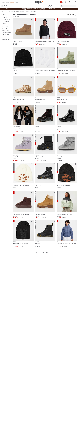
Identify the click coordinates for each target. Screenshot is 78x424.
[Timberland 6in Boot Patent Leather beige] (45, 86)
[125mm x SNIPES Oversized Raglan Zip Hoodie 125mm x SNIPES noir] (23, 115)
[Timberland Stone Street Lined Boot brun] (45, 201)
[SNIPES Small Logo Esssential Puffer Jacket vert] (67, 201)
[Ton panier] (75, 2)
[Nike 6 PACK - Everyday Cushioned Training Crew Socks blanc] (45, 57)
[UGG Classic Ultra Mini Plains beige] (23, 86)
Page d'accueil (11, 11)
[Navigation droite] (53, 252)
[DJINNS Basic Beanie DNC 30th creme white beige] (23, 173)
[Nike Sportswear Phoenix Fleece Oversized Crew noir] (45, 28)
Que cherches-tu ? (67, 6)
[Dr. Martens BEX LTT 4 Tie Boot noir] (45, 173)
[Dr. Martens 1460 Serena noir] (45, 230)
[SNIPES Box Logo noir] (23, 57)
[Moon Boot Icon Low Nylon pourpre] (23, 144)
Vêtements (22, 11)
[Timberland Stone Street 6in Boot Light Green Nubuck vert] (67, 57)
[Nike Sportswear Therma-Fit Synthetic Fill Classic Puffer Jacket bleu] (67, 230)
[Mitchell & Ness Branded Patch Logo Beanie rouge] (67, 28)
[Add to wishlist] (32, 20)
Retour (3, 11)
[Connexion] (69, 2)
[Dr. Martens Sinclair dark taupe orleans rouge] (45, 115)
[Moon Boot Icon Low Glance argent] (67, 144)
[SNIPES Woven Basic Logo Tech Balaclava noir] (23, 230)
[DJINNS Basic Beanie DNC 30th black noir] (67, 173)
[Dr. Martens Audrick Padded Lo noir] (45, 144)
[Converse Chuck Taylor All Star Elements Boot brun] (23, 201)
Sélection (27, 11)
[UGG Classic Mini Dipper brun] (23, 28)
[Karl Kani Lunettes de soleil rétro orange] (67, 86)
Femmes (17, 11)
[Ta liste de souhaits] (72, 2)
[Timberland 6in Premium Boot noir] (67, 115)
